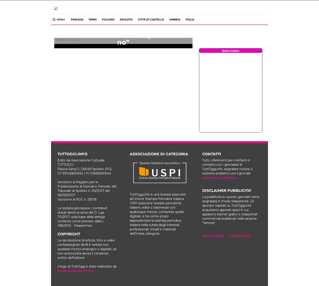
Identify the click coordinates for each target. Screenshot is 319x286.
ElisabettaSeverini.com (76, 271)
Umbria (174, 19)
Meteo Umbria (230, 50)
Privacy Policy (213, 236)
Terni (93, 19)
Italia (190, 19)
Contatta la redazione (219, 178)
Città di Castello (151, 19)
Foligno (108, 19)
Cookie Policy (239, 236)
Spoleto (126, 19)
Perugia (77, 19)
